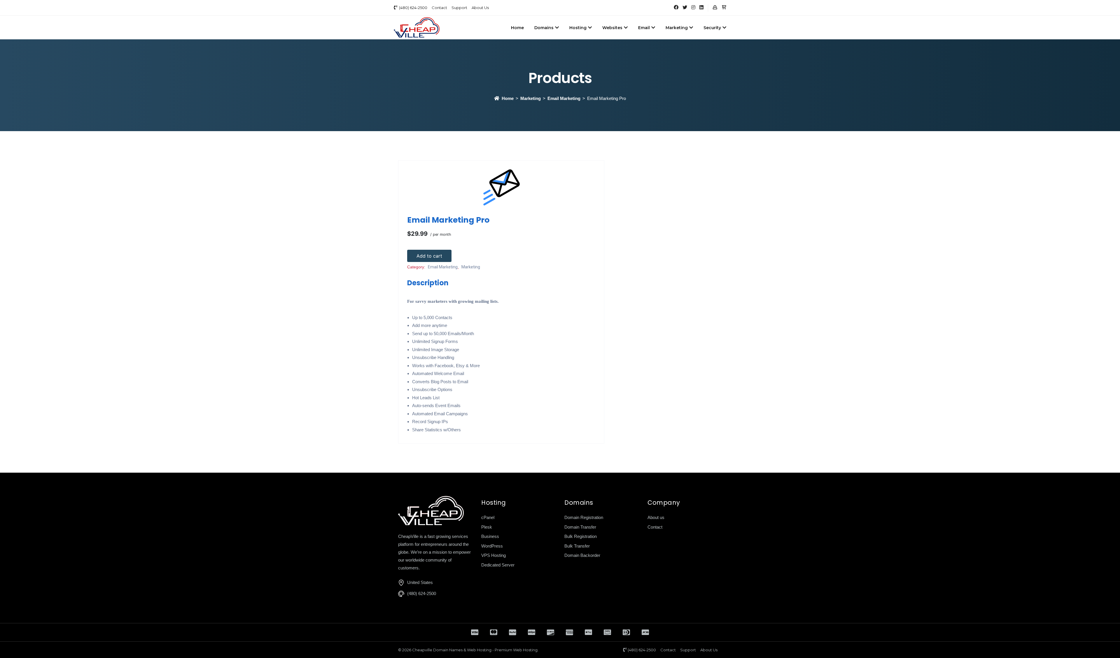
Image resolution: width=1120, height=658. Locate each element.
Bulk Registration (580, 536)
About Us (480, 7)
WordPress (492, 545)
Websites (612, 27)
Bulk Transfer (577, 545)
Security (712, 27)
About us (656, 517)
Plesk (486, 527)
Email (644, 27)
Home (517, 27)
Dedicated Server (497, 564)
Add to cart (429, 256)
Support (459, 7)
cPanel (487, 517)
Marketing (677, 27)
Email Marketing (563, 98)
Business (490, 536)
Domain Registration (583, 517)
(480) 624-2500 (413, 7)
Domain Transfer (580, 527)
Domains (544, 27)
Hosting (578, 27)
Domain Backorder (582, 555)
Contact (439, 7)
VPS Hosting (493, 555)
